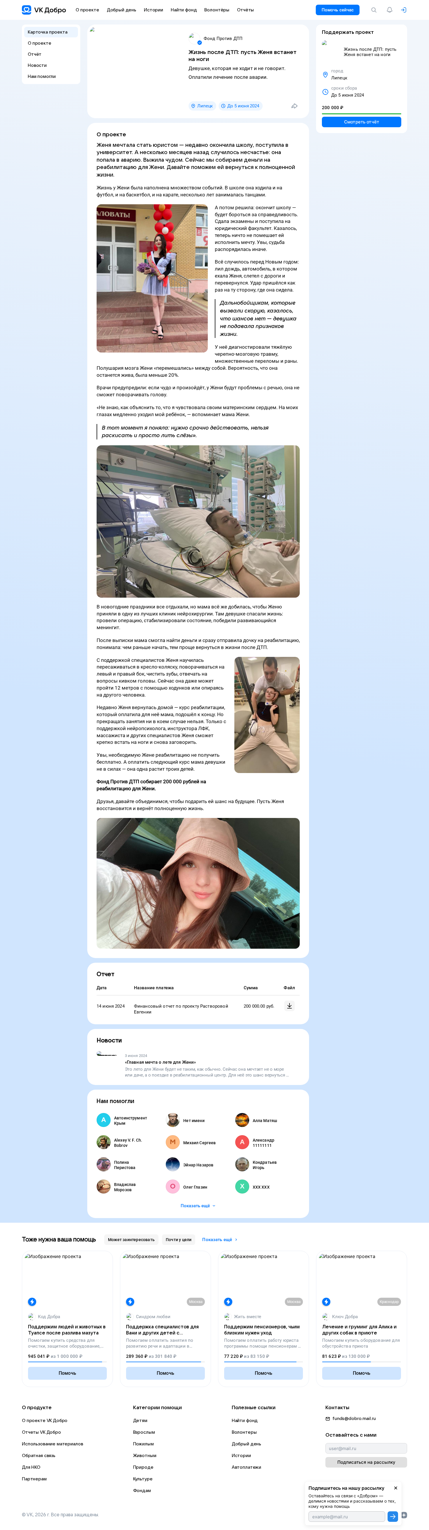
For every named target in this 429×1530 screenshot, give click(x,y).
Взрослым (144, 1432)
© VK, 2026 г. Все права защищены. (60, 1514)
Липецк (205, 106)
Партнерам (34, 1479)
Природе (143, 1467)
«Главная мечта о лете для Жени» (160, 1062)
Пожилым (143, 1444)
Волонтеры (244, 1432)
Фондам (142, 1490)
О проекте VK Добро (44, 1420)
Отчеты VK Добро (41, 1432)
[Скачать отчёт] (289, 1006)
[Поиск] (375, 10)
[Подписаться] (393, 1516)
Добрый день (246, 1444)
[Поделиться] (294, 106)
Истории (241, 1455)
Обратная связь (38, 1455)
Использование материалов (52, 1444)
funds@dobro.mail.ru (354, 1418)
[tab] (131, 1239)
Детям (140, 1420)
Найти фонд (245, 1420)
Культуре (143, 1479)
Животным (144, 1455)
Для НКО (31, 1467)
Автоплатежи (246, 1467)
